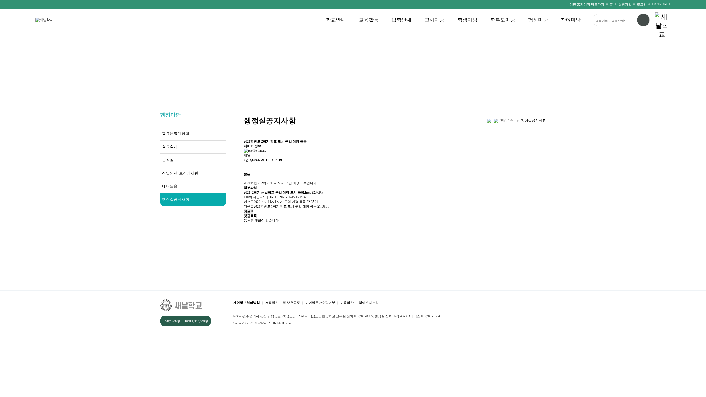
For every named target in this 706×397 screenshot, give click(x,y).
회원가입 (625, 4)
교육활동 (369, 20)
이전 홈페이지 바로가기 (586, 4)
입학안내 (401, 20)
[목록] (246, 167)
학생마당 (467, 20)
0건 (246, 160)
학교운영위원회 (175, 134)
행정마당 (538, 20)
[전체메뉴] (662, 20)
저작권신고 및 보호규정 (282, 303)
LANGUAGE (661, 4)
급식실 (168, 160)
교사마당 (434, 20)
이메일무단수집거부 (320, 303)
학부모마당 (502, 20)
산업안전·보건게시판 (180, 173)
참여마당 (571, 20)
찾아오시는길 (369, 303)
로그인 (642, 4)
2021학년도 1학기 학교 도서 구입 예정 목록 (285, 206)
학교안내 (336, 20)
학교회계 (170, 147)
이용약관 (347, 303)
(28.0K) (283, 192)
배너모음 (170, 186)
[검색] (643, 20)
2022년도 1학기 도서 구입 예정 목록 (280, 202)
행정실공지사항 (175, 199)
